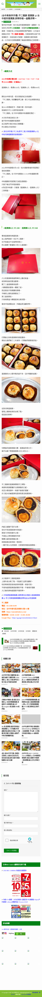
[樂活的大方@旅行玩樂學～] (21, 4)
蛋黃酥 (4, 633)
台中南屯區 (21, 631)
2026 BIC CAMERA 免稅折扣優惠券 (14, 870)
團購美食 (34, 631)
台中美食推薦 (7, 21)
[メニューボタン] (39, 4)
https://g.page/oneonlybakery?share (24, 618)
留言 (6, 790)
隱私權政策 (35, 992)
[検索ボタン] (2, 4)
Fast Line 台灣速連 (26, 994)
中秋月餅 (6, 631)
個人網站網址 (8, 830)
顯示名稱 (7, 815)
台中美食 (28, 631)
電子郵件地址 (8, 823)
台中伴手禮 (13, 631)
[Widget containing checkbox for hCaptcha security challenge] (18, 840)
